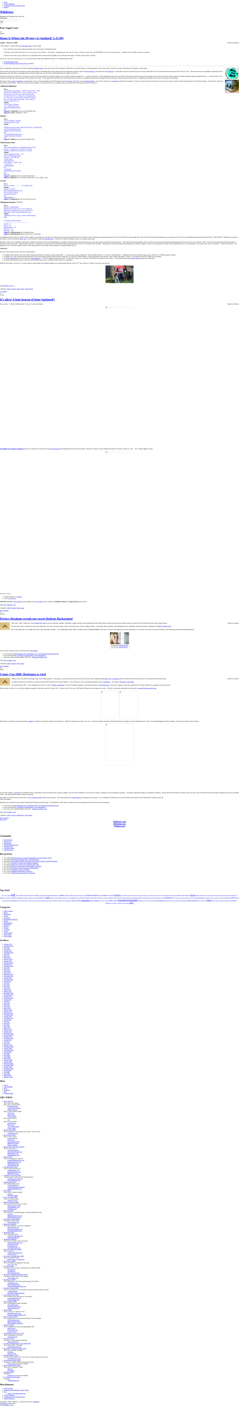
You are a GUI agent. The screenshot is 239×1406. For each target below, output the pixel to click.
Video (6, 113)
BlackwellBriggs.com (13, 1180)
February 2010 (8, 1045)
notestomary (207, 897)
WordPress (7, 1090)
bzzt (122, 895)
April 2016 (7, 949)
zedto (131, 903)
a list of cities (38, 601)
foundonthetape (231, 895)
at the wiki (12, 598)
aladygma (32, 895)
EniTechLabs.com (12, 1244)
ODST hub (10, 1113)
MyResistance (41, 655)
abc (19, 895)
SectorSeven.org (12, 1337)
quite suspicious (36, 258)
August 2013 (7, 981)
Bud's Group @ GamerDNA (16, 1259)
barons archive (83, 895)
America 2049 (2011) (10, 1182)
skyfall (59, 900)
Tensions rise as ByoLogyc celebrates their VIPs (24, 864)
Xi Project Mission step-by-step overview (16, 63)
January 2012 (8, 1011)
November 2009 (8, 1047)
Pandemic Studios (89, 81)
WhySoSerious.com (13, 1320)
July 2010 (7, 1042)
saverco (39, 900)
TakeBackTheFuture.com (14, 1242)
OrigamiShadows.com (14, 1358)
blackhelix (95, 895)
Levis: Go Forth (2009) (10, 1197)
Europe (70, 81)
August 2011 (7, 1020)
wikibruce (108, 903)
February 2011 (8, 1030)
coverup (158, 895)
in (112, 679)
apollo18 (56, 895)
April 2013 (7, 988)
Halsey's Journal (12, 1110)
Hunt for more (11, 1353)
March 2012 (7, 1008)
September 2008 (8, 1068)
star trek (92, 900)
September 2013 (8, 979)
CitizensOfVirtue (12, 1291)
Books (6, 913)
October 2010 (8, 1037)
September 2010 (8, 1038)
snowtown (74, 900)
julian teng (128, 897)
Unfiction (19, 597)
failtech (201, 895)
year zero (120, 903)
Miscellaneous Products (11, 919)
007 (3, 895)
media (155, 897)
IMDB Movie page (13, 1143)
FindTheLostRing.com (14, 1306)
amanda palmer (43, 895)
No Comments (4, 610)
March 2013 (7, 989)
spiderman (85, 900)
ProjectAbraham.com (19, 654)
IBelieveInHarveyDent (14, 1321)
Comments (8, 1093)
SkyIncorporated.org (13, 1273)
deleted (182, 895)
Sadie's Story (11, 1115)
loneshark (139, 897)
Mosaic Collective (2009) (11, 1202)
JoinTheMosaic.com (13, 1207)
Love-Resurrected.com (14, 1298)
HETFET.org (11, 1328)
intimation (100, 897)
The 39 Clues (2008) (10, 1130)
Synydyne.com (11, 1254)
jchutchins (110, 897)
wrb (115, 903)
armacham (67, 895)
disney (193, 895)
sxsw (100, 900)
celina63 (30, 721)
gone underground (55, 449)
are (58, 895)
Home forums (11, 1364)
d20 (162, 895)
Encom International (13, 1142)
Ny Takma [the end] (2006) (12, 1377)
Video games (20, 289)
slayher (62, 900)
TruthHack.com (12, 1209)
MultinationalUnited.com (14, 1216)
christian (134, 895)
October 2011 (8, 1016)
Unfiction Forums (9, 848)
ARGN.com (7, 841)
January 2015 (8, 961)
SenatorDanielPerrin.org (14, 1231)
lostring (146, 897)
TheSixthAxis (14, 258)
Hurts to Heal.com (12, 1342)
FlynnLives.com (12, 1138)
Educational (7, 914)
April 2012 (7, 1006)
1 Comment (3, 291)
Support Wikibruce (9, 1398)
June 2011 (7, 1023)
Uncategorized (8, 933)
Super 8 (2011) (8, 1157)
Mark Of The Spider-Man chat (16, 1393)
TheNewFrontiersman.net (15, 1236)
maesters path (151, 897)
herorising (56, 897)
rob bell (19, 900)
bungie (105, 895)
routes (30, 900)
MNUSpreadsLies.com (14, 1217)
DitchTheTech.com (13, 1227)
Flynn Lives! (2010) (10, 1135)
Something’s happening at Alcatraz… (22, 871)
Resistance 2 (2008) (9, 1279)
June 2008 (7, 1074)
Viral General (29, 289)
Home (5, 2)
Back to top (3, 819)
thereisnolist (177, 900)
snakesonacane (68, 900)
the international (159, 900)
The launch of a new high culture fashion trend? (24, 868)
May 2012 (7, 1005)
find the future (217, 895)
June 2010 (7, 1043)
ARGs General (11, 289)
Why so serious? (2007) (11, 1316)
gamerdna (13, 897)
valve (213, 900)
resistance (9, 605)
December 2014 (8, 963)
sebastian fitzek (45, 900)
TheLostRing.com (12, 1305)
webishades (226, 900)
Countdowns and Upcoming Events (14, 5)
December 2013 (8, 974)
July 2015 (7, 954)
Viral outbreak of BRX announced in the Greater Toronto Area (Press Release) (34, 861)
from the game (49, 239)
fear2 (206, 895)
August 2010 (7, 1040)
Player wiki (10, 1125)
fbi (203, 895)
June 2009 (7, 1055)
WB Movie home (12, 1195)
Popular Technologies (58, 685)
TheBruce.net (119, 826)
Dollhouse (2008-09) (10, 1224)
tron (209, 900)
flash (106, 679)
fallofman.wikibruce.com (39, 657)
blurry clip (23, 239)
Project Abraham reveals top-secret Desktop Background (36, 618)
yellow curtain (125, 903)
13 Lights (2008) (9, 1266)
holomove (65, 897)
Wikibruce (7, 12)
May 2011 (7, 1025)
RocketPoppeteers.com (14, 1162)
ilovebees (87, 897)
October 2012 (8, 996)
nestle (190, 897)
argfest (62, 895)
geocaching (25, 897)
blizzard (101, 895)
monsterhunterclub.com (14, 1347)
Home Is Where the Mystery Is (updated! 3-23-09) (31, 38)
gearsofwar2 (20, 897)
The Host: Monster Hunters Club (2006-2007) (17, 1343)
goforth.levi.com (12, 1200)
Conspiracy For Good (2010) (12, 1175)
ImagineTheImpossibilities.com (16, 1315)
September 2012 (8, 998)
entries (133, 258)
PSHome (6, 286)
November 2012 (8, 994)
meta (159, 897)
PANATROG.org (12, 1330)
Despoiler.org (8, 843)
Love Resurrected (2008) (11, 1295)
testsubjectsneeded (127, 900)
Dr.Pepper (10, 1352)
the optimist (166, 900)
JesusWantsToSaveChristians (16, 1293)
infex (91, 897)
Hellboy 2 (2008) (9, 1325)
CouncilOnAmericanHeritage (16, 1187)
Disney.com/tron (12, 1145)
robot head (110, 71)
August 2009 (7, 1052)
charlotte (130, 895)
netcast (193, 897)
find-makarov (210, 895)
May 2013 (7, 986)
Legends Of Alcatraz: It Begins (20, 869)
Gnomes (36, 897)
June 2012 (7, 1003)
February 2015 (8, 959)
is (16, 81)
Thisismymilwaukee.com (14, 1253)
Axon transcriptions (13, 1126)
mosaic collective (185, 897)
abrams (22, 895)
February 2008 (8, 1077)
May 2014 (7, 969)
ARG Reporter (8, 840)
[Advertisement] (76, 4)
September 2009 (8, 1050)
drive (109, 679)
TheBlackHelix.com (13, 1170)
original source (123, 647)
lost (142, 897)
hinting (137, 258)
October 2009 (8, 1048)
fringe (2, 897)
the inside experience (149, 900)
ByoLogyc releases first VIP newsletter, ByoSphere (26, 866)
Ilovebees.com (11, 1123)
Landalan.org (11, 1375)
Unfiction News (8, 850)
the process (172, 900)
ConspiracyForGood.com (14, 1179)
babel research (76, 895)
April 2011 (7, 1026)
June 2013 (7, 984)
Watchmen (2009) (9, 1232)
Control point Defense (14, 1108)
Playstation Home (38, 68)
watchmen (221, 900)
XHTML (6, 1405)
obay (212, 897)
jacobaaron (105, 897)
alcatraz (37, 895)
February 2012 (8, 1010)
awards (71, 895)
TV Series (7, 929)
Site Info (6, 926)
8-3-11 (5, 895)
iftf (83, 897)
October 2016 (8, 944)
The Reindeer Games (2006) (12, 1360)
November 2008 (8, 1065)
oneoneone (216, 897)
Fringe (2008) (8, 1310)
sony (11, 286)
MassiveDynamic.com (14, 1313)
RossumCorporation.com (14, 1229)
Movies (6, 921)
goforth (40, 897)
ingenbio (95, 897)
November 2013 (8, 976)
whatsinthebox (233, 900)
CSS (12, 1405)
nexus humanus (200, 897)
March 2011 (7, 1028)
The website (17, 601)
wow (112, 903)
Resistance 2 (107, 682)
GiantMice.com (8, 846)
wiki (44, 623)
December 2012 (8, 993)
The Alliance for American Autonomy (12, 449)
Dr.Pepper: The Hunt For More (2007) (15, 1348)
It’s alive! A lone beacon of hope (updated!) (27, 299)
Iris (8, 1120)
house (69, 897)
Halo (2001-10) (8, 1101)
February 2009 (8, 1060)
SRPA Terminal (162, 626)
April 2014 (7, 971)
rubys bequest (35, 900)
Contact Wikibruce (9, 4)
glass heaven (31, 897)
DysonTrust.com (12, 1246)
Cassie (15, 792)
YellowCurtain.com (13, 1222)
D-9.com (10, 1214)
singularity (55, 900)
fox (236, 895)
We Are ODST (11, 1116)
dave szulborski (172, 895)
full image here (124, 645)
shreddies (51, 900)
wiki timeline (34, 650)
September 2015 (8, 952)
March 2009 (7, 1058)
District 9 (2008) (8, 1210)
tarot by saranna (105, 900)
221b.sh (9, 1194)
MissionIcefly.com (12, 1153)
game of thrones (7, 897)
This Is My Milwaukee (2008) (12, 1249)
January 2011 (8, 1031)
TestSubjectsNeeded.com (14, 1152)
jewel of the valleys (121, 897)
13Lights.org (11, 1271)
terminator (115, 900)
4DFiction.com (119, 824)
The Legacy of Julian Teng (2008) (14, 1256)
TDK (110, 900)
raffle (10, 900)
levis (135, 897)
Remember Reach (12, 1106)
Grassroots (7, 918)
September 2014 (8, 966)
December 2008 (8, 1063)
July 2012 (7, 1001)
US (78, 81)
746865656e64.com (13, 1380)
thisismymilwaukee (192, 900)
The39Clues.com (12, 1133)
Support (6, 7)
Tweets (6, 931)
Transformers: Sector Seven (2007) (14, 1333)
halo (48, 897)
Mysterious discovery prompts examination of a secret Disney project (31, 858)
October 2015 (8, 951)
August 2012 (7, 1000)
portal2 (233, 898)
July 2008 (7, 1072)
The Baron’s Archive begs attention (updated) (24, 863)
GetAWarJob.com (31, 654)
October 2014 (8, 964)
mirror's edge (178, 897)
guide (44, 897)
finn (221, 895)
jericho (114, 897)
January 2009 (8, 1062)
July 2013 (7, 983)
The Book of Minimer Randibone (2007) (16, 1274)
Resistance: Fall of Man (127, 682)
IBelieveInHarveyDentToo (15, 1323)
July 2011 (6, 1021)
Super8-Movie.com (13, 1165)
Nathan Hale (38, 623)
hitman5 (60, 897)
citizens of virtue (139, 895)
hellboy (51, 897)
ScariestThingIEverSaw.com (15, 1160)
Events (6, 916)
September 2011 (8, 1018)
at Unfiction (20, 655)
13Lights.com (11, 1269)
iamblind (73, 897)
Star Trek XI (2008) (9, 1261)
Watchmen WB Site (13, 1237)
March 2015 (7, 957)
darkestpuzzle (166, 895)
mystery (13, 81)
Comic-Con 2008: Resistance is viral (23, 674)
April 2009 (7, 1057)
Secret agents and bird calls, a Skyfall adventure (25, 859)
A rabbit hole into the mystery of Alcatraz (23, 873)
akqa (28, 895)
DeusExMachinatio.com (11, 845)
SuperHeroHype (29, 655)
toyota (205, 900)
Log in (6, 1085)
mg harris (163, 897)
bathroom (117, 679)
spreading (20, 81)
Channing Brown (76, 797)
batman (88, 895)
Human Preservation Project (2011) (14, 1147)
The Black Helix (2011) (11, 1167)
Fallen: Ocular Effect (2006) (12, 1365)
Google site (114, 81)
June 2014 (7, 968)
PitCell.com (10, 1140)
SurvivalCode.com (12, 1150)
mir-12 (173, 897)
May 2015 (7, 956)
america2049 (50, 895)
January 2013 (8, 991)
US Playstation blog (26, 46)
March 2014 (7, 973)
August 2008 (7, 1070)
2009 (17, 895)
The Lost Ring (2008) (10, 1301)
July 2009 (7, 1053)
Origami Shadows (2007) (11, 1355)
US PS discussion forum (11, 62)
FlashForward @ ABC (14, 1205)
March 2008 (7, 1075)
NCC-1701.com (12, 1264)
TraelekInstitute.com (13, 1155)
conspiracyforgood (152, 895)
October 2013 (8, 978)
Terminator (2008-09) (10, 1239)
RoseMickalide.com (13, 1300)
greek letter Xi (90, 71)
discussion (187, 895)
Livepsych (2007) (9, 1338)
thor (199, 900)
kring (132, 897)
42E (5, 605)
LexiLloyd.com (12, 1332)
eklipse (197, 895)
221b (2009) (7, 1190)
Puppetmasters (8, 923)
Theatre (6, 928)
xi (13, 286)
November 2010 (8, 1035)
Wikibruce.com (119, 821)
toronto (202, 900)
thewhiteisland (183, 900)
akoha (25, 895)
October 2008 (8, 1067)
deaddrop (178, 895)
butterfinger (110, 895)
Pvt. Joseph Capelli (35, 797)
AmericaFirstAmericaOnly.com (49, 654)
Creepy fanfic (11, 1128)
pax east (220, 897)
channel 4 (126, 895)
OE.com (9, 1369)
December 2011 (8, 1013)
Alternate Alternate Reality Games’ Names (16, 1390)
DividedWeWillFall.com (14, 1189)
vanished (217, 900)
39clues (9, 895)
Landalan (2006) (9, 1372)
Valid (8, 1087)
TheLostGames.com (13, 1308)
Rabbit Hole (20, 815)
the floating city (141, 900)
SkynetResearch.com (13, 1247)
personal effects (226, 897)
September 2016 (8, 946)
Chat (5, 1392)
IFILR (81, 897)
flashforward (225, 895)
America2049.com (12, 1185)
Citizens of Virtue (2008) (11, 1288)
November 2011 (8, 1015)
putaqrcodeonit (5, 900)
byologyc (117, 895)
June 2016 (7, 947)
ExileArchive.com (12, 1278)
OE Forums (10, 1370)
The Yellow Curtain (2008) (12, 1219)
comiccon (146, 895)
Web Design (3, 1403)
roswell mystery (25, 900)
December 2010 (8, 1033)
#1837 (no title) (8, 1388)
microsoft (168, 898)
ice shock (78, 897)
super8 (96, 900)
